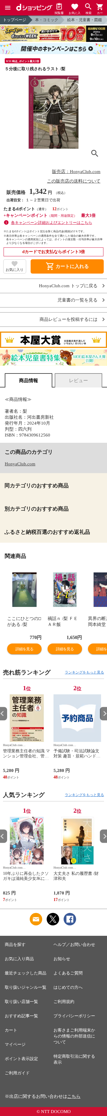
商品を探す (15, 944)
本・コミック (46, 20)
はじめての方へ (68, 987)
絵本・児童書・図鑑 (84, 20)
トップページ (14, 20)
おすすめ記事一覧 (21, 1016)
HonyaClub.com (20, 464)
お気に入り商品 (19, 959)
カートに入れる (67, 266)
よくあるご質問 (68, 973)
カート (11, 1030)
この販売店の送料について (73, 181)
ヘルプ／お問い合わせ (74, 944)
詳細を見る (24, 649)
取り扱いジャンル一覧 (25, 987)
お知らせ (62, 959)
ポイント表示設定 (21, 1059)
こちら (74, 1096)
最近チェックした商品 (25, 973)
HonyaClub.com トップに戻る (68, 286)
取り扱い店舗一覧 (21, 1001)
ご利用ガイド (17, 1073)
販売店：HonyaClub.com (76, 171)
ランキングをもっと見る (84, 672)
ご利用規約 (64, 1001)
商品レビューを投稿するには (68, 319)
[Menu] (7, 7)
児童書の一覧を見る (77, 300)
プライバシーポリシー (74, 1016)
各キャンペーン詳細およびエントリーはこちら (51, 222)
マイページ (15, 1044)
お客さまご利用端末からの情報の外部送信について (74, 1036)
